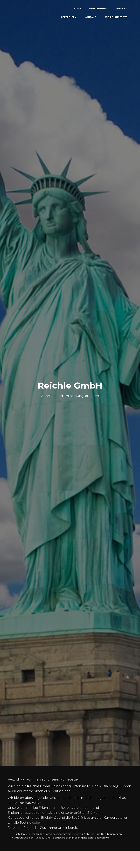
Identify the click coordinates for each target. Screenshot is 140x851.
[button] (126, 8)
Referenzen (68, 17)
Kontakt (90, 17)
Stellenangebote (115, 17)
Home (77, 8)
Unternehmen (98, 8)
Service (120, 8)
